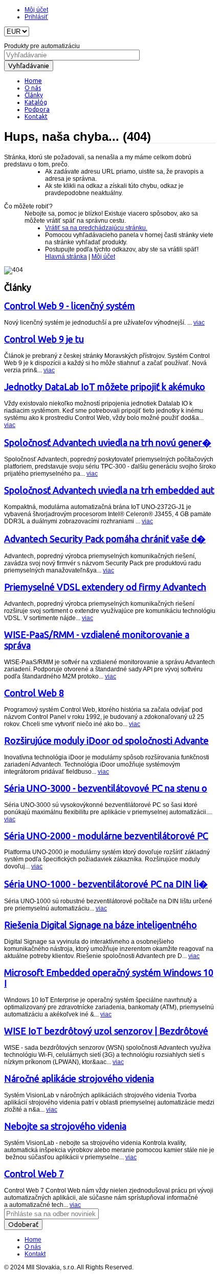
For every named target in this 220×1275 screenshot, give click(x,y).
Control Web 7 (34, 1173)
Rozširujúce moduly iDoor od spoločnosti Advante (106, 740)
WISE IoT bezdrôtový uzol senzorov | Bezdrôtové (106, 1031)
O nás (33, 1246)
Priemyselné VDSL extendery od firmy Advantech (105, 587)
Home (33, 1239)
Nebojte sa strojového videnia (65, 1126)
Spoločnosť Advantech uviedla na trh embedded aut (109, 490)
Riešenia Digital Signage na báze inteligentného (100, 925)
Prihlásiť (36, 16)
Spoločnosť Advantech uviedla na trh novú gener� (107, 442)
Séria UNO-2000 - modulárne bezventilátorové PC (106, 836)
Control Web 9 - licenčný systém (69, 306)
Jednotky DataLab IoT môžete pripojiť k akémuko (104, 386)
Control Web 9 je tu (44, 339)
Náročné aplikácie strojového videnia (79, 1078)
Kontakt (35, 1254)
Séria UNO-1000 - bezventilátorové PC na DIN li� (106, 884)
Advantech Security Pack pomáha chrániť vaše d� (105, 539)
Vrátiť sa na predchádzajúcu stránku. (96, 227)
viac (199, 322)
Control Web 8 (34, 693)
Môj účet (36, 9)
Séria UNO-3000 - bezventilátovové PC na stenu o (105, 788)
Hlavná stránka (66, 256)
